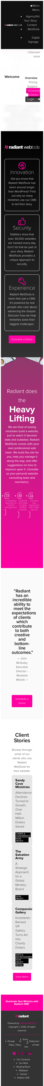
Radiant (22, 1016)
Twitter (14, 1053)
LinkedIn (30, 1053)
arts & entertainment (24, 955)
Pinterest (26, 1053)
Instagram (22, 1053)
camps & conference (23, 834)
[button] (11, 504)
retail (19, 965)
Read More (22, 810)
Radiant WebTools (12, 25)
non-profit (19, 839)
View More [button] (22, 976)
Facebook (18, 1053)
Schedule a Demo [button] (22, 339)
